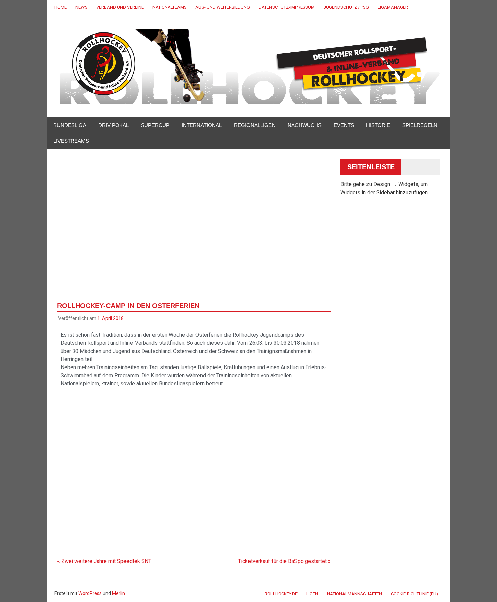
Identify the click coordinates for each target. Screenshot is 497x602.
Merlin (118, 593)
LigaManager (393, 7)
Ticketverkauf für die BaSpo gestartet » (284, 561)
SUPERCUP (155, 125)
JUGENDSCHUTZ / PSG (346, 7)
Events (344, 125)
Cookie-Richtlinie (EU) (414, 593)
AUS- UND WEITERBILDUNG (222, 7)
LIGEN (312, 593)
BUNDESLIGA (69, 125)
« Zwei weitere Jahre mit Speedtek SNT (104, 561)
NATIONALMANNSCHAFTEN (354, 593)
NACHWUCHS (305, 125)
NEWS (81, 7)
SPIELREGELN (419, 125)
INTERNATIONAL (202, 125)
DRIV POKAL (113, 125)
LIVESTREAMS (71, 141)
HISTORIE (378, 125)
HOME (60, 7)
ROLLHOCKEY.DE (281, 593)
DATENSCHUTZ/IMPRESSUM (287, 7)
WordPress (90, 593)
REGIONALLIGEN (255, 125)
